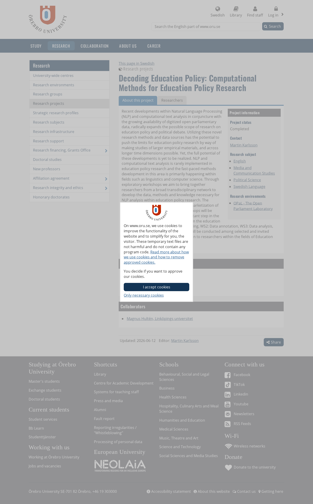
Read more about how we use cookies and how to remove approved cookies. (156, 257)
